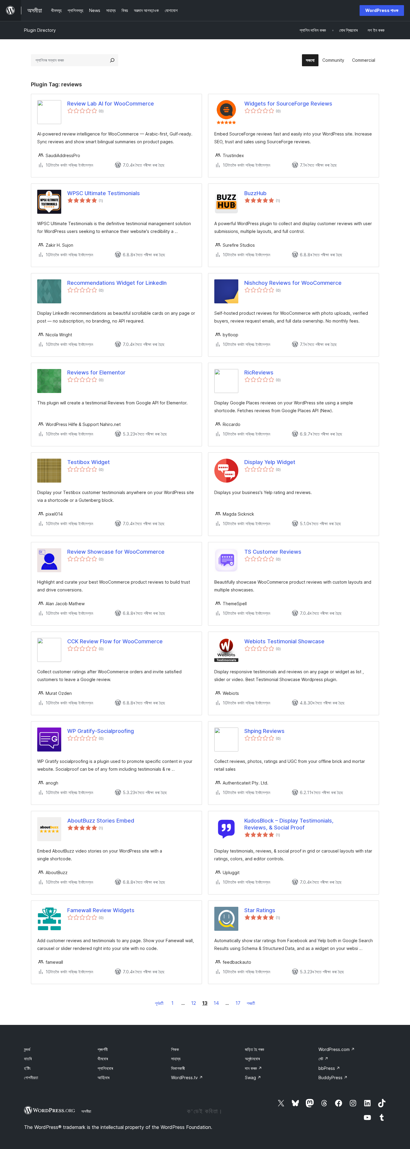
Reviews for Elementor (96, 372)
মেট (323, 1058)
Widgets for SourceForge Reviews (288, 103)
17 (238, 1003)
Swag (253, 1077)
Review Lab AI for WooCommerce (110, 103)
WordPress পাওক (381, 10)
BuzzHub (255, 193)
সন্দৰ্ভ (27, 1049)
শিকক (175, 1049)
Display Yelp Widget (269, 462)
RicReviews (258, 372)
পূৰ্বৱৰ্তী (159, 1003)
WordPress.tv (187, 1077)
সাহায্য (175, 1058)
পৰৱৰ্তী (251, 1003)
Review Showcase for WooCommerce (115, 552)
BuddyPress (333, 1077)
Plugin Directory (40, 30)
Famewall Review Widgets (100, 910)
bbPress (329, 1068)
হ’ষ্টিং (27, 1068)
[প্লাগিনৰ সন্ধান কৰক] (112, 60)
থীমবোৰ (103, 1058)
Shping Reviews (264, 731)
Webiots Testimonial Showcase (284, 641)
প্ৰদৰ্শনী (103, 1049)
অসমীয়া (86, 1111)
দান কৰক (253, 1068)
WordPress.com (336, 1049)
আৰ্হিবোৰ (103, 1077)
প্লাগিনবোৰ (105, 1068)
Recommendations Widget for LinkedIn (117, 283)
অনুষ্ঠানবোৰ (252, 1058)
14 (216, 1003)
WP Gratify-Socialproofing (100, 731)
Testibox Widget (88, 462)
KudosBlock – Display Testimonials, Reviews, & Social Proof (288, 824)
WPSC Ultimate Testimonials (103, 193)
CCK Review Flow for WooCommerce (115, 641)
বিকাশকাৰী (178, 1068)
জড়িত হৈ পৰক (254, 1049)
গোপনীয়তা (31, 1077)
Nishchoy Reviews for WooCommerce (293, 283)
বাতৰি (28, 1058)
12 (193, 1003)
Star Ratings (259, 910)
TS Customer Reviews (272, 552)
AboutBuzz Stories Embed (100, 820)
